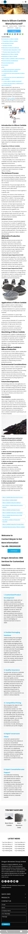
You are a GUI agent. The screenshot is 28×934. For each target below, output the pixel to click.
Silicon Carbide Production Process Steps (13, 524)
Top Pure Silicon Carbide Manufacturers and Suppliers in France (20, 842)
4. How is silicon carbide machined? (12, 81)
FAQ (3, 67)
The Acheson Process (8, 43)
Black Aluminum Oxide (19, 825)
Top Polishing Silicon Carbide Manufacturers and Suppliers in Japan (20, 848)
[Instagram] (14, 881)
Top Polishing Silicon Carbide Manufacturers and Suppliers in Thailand (20, 844)
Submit (6, 924)
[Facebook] (5, 881)
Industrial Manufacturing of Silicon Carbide (13, 527)
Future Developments (8, 63)
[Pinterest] (17, 881)
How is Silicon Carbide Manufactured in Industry (12, 506)
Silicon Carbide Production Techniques (12, 512)
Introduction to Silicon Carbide (10, 39)
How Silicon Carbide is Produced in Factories (11, 520)
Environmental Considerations (10, 60)
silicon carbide (11, 98)
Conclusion (5, 65)
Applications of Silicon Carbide (10, 54)
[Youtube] (11, 881)
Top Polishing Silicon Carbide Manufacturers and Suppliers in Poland (7, 850)
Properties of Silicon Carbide (10, 41)
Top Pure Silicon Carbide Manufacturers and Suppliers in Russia (7, 842)
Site (20, 28)
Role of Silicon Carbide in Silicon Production (13, 58)
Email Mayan (14, 551)
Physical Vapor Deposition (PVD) (11, 52)
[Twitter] (8, 881)
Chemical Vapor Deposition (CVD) (12, 50)
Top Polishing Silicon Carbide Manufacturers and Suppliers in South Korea (7, 848)
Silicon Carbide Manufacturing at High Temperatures (12, 516)
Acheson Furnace (7, 45)
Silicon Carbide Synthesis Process (11, 510)
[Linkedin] (2, 881)
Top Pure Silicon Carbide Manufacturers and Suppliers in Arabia (7, 844)
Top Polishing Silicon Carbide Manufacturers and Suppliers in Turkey (7, 846)
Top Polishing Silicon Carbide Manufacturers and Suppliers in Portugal (20, 850)
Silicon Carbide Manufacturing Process (12, 497)
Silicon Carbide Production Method (11, 502)
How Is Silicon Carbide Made (9, 500)
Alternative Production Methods (10, 47)
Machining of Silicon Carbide (9, 56)
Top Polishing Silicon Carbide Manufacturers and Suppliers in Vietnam (20, 846)
